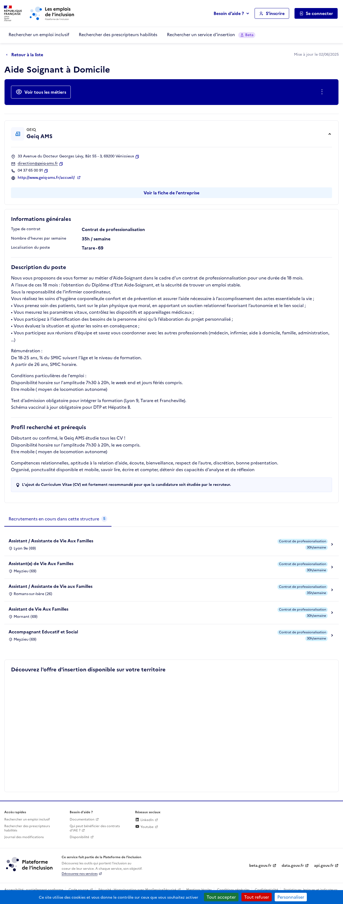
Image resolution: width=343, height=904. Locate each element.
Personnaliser (290, 897)
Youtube (147, 826)
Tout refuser (256, 897)
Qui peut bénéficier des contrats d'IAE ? (95, 828)
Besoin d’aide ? (229, 13)
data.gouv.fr (293, 865)
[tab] (57, 519)
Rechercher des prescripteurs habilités (118, 34)
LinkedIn (147, 820)
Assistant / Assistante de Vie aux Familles (50, 586)
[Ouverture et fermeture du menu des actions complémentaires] (323, 92)
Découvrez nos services (80, 873)
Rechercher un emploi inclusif (39, 34)
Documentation (82, 819)
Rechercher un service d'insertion (210, 34)
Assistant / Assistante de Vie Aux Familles (51, 541)
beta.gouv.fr (260, 865)
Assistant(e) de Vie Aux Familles (41, 563)
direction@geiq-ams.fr (38, 163)
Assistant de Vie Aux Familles (38, 609)
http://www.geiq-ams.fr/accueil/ (47, 177)
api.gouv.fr (324, 865)
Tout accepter (221, 897)
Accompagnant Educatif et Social (43, 632)
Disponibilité (79, 837)
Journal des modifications (24, 837)
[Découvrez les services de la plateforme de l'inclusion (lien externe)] (29, 863)
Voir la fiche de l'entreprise (171, 193)
